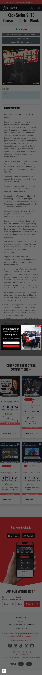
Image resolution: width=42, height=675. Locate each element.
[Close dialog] (38, 326)
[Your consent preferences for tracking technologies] (4, 671)
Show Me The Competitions (10, 346)
